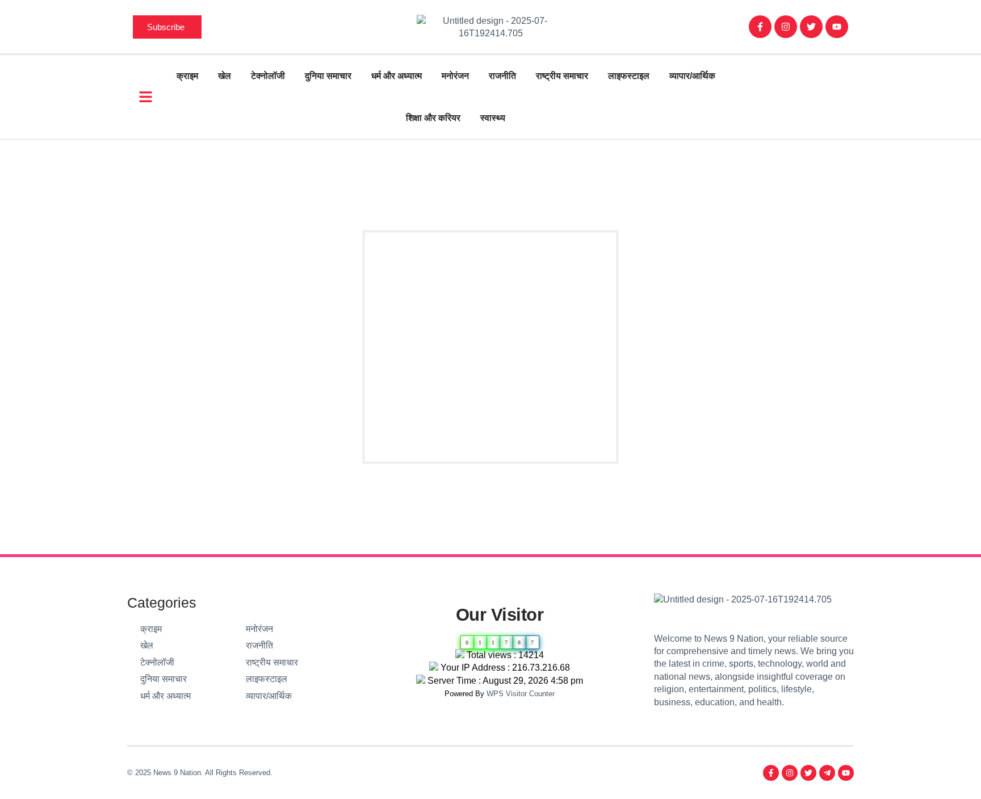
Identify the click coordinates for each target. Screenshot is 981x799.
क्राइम (187, 76)
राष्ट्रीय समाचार (562, 76)
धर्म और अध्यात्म (396, 76)
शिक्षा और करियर (433, 118)
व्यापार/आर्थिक (692, 76)
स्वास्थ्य (492, 118)
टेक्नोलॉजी (268, 76)
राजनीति (502, 76)
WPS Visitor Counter (521, 693)
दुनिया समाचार (328, 76)
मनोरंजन (455, 76)
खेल (224, 76)
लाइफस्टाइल (628, 76)
